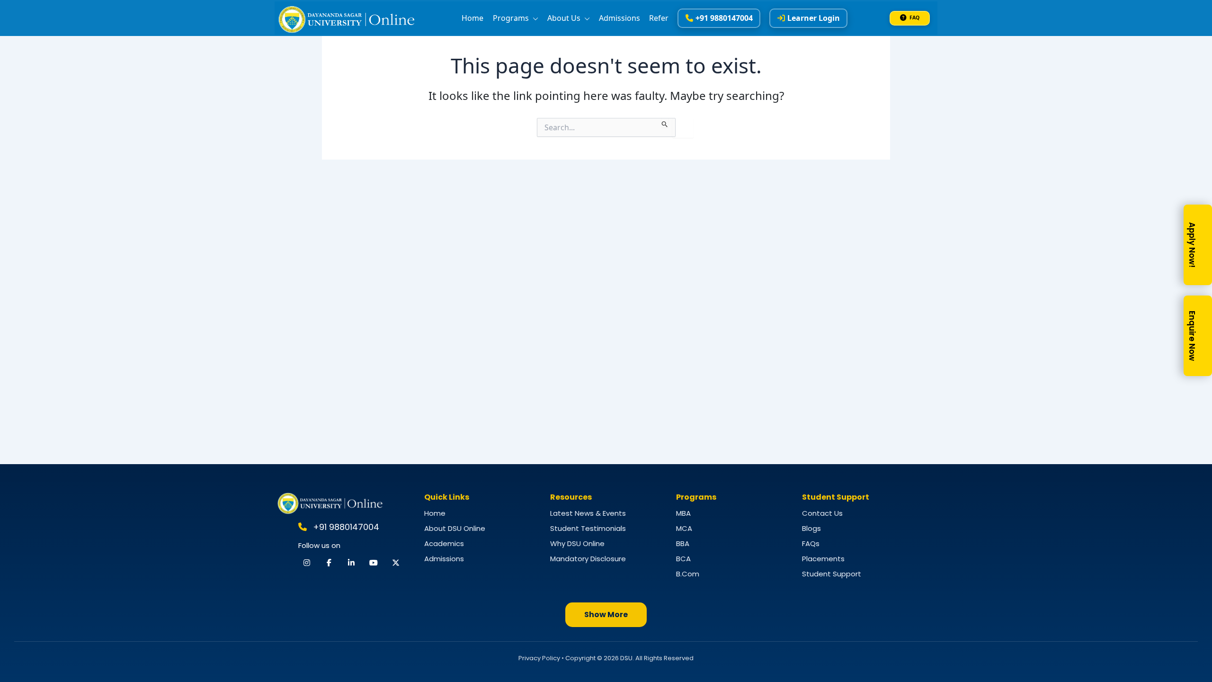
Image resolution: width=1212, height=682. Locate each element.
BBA (682, 543)
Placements (823, 559)
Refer (658, 18)
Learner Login (813, 18)
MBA (683, 513)
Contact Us (822, 513)
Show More (606, 614)
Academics (444, 543)
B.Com (687, 574)
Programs (512, 18)
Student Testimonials (588, 528)
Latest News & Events (588, 513)
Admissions (619, 18)
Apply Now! (1192, 245)
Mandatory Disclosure (588, 559)
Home (472, 18)
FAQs (811, 543)
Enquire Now (1192, 336)
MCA (684, 528)
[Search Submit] (664, 122)
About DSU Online (454, 528)
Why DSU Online (577, 543)
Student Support (831, 574)
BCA (683, 559)
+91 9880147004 (724, 18)
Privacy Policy (539, 658)
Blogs (811, 528)
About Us (564, 18)
